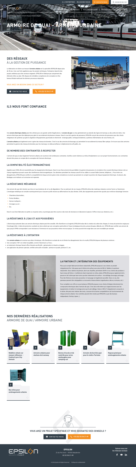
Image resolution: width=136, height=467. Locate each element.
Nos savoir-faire (90, 9)
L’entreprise (69, 2)
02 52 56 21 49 (68, 455)
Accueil (9, 16)
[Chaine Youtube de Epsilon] (121, 455)
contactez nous (101, 2)
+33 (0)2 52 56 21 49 (121, 2)
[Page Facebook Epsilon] (117, 455)
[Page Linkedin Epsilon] (125, 455)
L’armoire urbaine (12, 141)
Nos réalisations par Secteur (114, 9)
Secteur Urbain (16, 16)
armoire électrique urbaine (18, 133)
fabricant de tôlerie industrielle (81, 266)
